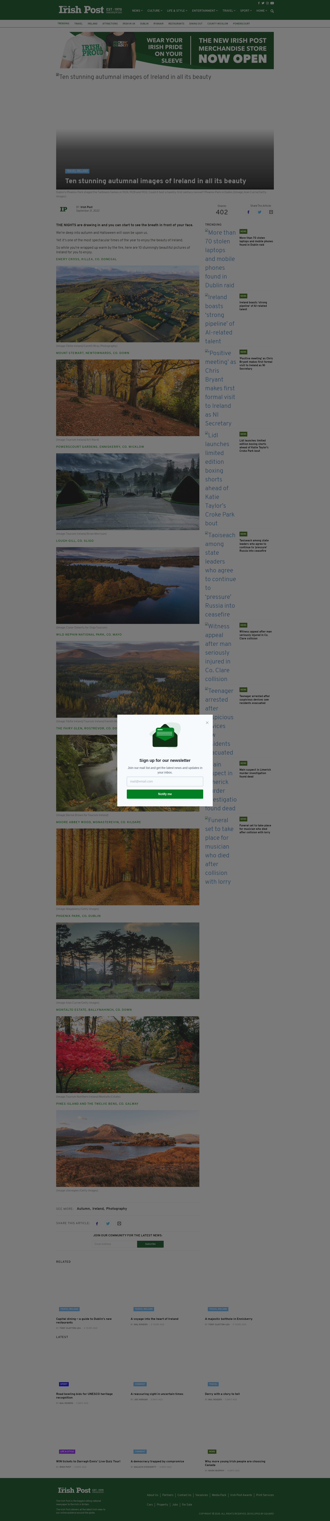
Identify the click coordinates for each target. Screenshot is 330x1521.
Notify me (165, 794)
